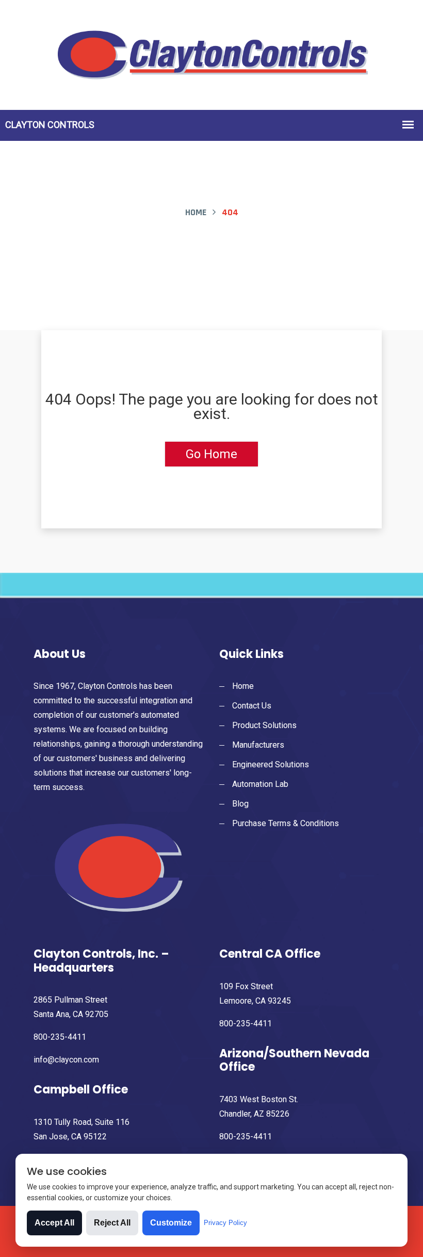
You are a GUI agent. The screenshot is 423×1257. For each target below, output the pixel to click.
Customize (171, 1222)
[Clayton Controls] (211, 54)
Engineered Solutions (270, 764)
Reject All (112, 1222)
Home (195, 212)
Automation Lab (260, 784)
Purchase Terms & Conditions (285, 823)
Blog (240, 804)
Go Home (211, 454)
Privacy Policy (225, 1223)
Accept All (54, 1222)
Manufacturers (258, 745)
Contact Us (251, 706)
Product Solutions (264, 725)
